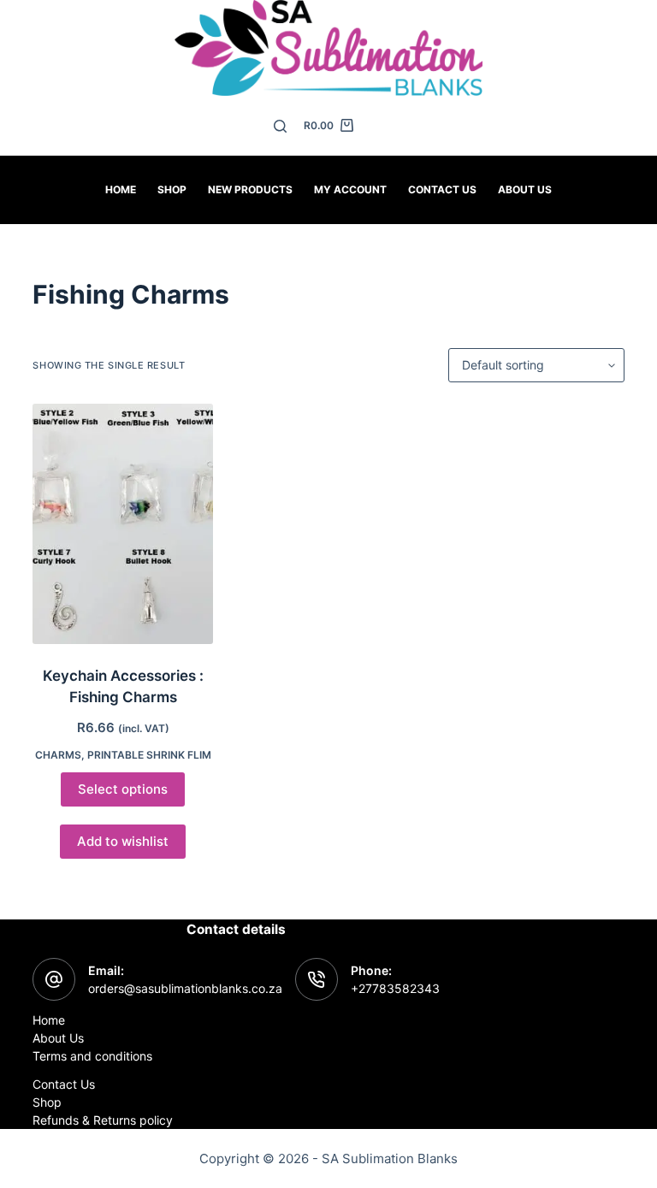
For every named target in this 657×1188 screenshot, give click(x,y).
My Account (350, 189)
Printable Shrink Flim (149, 754)
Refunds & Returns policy (103, 1120)
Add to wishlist (123, 841)
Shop (171, 189)
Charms (58, 754)
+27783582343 (395, 988)
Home (120, 189)
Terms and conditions (92, 1056)
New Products (250, 189)
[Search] (280, 126)
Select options (123, 789)
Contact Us (64, 1084)
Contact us (442, 189)
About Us (525, 189)
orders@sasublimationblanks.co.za (185, 988)
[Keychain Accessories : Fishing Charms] (122, 524)
